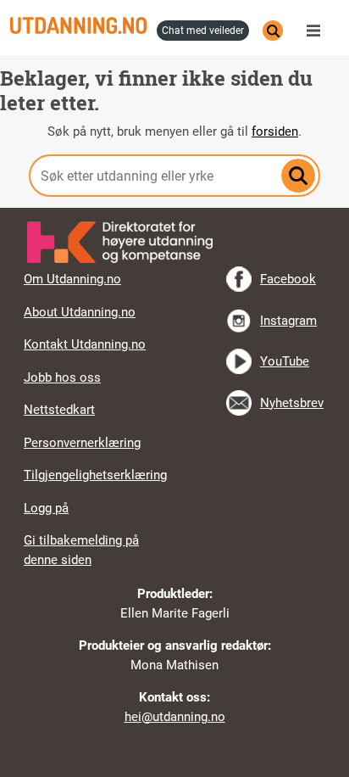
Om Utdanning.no (72, 279)
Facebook (288, 279)
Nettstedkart (59, 409)
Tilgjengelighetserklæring (95, 475)
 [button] (174, 207)
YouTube (284, 361)
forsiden (275, 131)
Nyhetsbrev (292, 403)
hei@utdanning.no (175, 716)
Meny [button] (317, 30)
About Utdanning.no (80, 312)
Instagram (288, 320)
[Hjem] (78, 25)
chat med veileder (203, 30)
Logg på (46, 508)
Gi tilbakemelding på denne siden (81, 550)
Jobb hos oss (62, 377)
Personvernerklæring (82, 442)
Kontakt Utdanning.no (85, 344)
